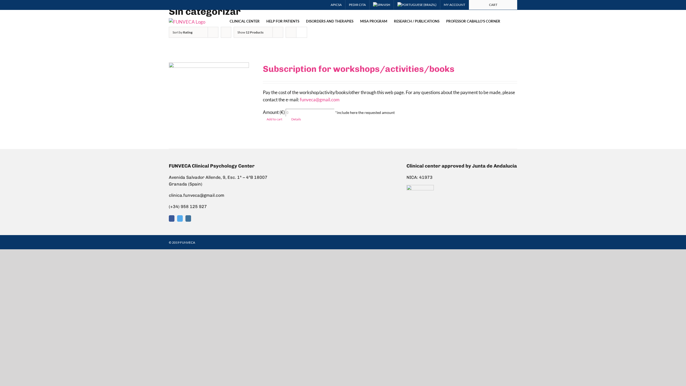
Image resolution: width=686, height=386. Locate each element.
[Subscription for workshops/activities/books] (209, 98)
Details (296, 119)
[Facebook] (171, 218)
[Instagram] (188, 218)
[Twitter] (180, 218)
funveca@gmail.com (320, 99)
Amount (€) (274, 112)
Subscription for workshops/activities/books (358, 69)
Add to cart (274, 119)
